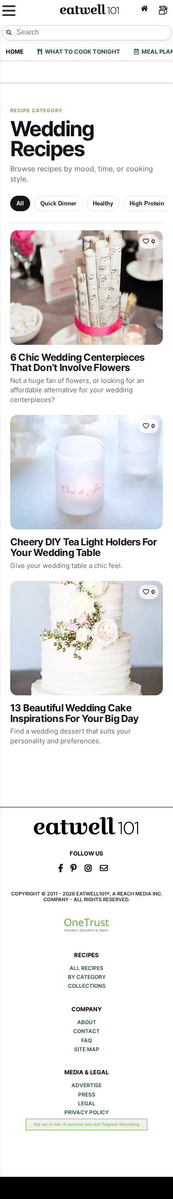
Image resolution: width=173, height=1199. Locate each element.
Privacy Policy (86, 1112)
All (20, 203)
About (86, 1022)
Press (86, 1095)
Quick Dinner (58, 203)
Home (15, 51)
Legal (86, 1103)
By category (87, 977)
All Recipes (86, 968)
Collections (87, 986)
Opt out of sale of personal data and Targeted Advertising (86, 1124)
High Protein (147, 203)
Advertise (86, 1085)
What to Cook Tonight (81, 51)
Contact (86, 1031)
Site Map (86, 1049)
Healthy (103, 203)
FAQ (86, 1040)
